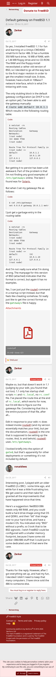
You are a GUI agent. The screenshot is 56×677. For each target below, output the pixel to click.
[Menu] (8, 3)
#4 (49, 565)
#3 (49, 477)
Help (8, 623)
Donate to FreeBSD (36, 10)
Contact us (11, 620)
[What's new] (42, 3)
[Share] (45, 41)
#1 (49, 41)
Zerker (11, 24)
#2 (49, 379)
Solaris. (26, 181)
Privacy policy (40, 620)
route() (34, 289)
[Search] (48, 3)
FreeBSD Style (14, 616)
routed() (26, 425)
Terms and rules (25, 620)
